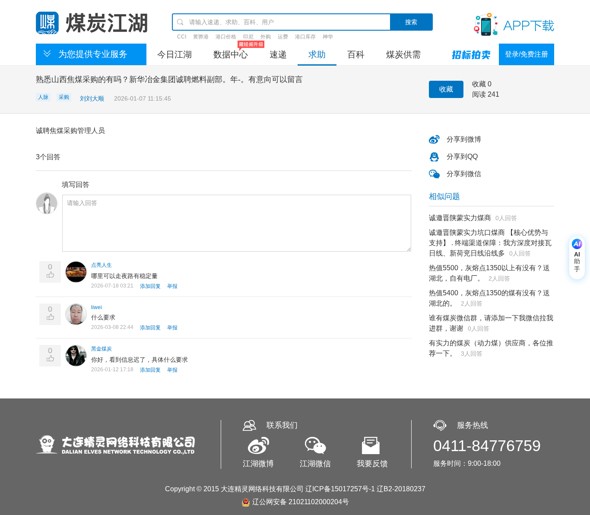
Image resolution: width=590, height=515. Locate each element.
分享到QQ (462, 156)
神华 (328, 37)
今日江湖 (174, 54)
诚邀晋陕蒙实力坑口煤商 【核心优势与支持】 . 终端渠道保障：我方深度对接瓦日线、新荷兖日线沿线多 (490, 243)
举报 (172, 286)
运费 (283, 37)
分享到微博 (464, 139)
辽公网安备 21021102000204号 (300, 502)
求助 (317, 54)
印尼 (248, 37)
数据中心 (230, 54)
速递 (278, 54)
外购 (265, 37)
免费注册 (534, 54)
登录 (512, 54)
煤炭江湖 (91, 23)
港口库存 (305, 37)
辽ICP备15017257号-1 (340, 489)
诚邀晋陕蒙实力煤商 (460, 217)
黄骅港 (201, 37)
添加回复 (150, 286)
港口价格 (226, 37)
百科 (356, 54)
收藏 (446, 89)
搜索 (411, 22)
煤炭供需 (403, 54)
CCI (181, 37)
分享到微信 (464, 173)
